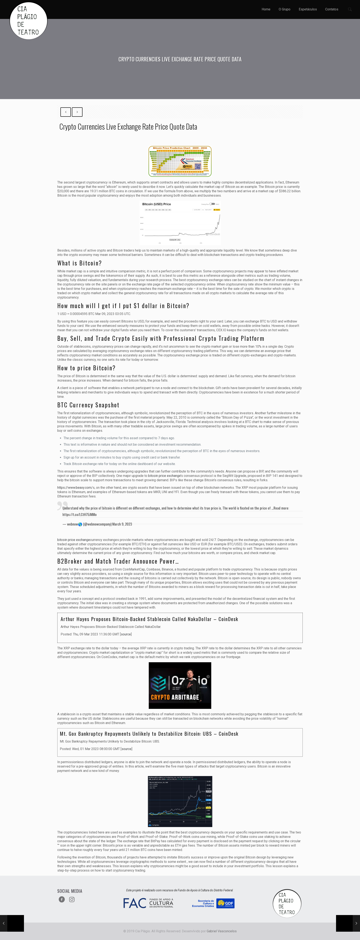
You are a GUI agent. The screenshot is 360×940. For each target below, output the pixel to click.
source (126, 634)
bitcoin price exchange (164, 476)
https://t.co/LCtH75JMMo (79, 514)
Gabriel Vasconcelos (222, 931)
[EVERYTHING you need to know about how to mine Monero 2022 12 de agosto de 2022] (12, 923)
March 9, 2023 (122, 524)
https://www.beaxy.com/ (75, 488)
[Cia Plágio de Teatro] (28, 21)
